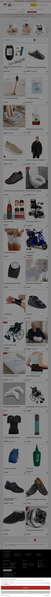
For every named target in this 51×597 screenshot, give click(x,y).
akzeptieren (6, 584)
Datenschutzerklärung (5, 595)
